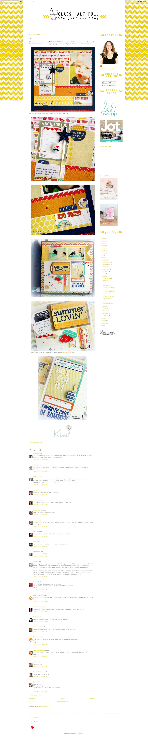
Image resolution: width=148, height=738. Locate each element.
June (104, 276)
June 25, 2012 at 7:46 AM (40, 526)
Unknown (36, 637)
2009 (103, 323)
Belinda (35, 617)
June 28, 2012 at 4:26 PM (40, 691)
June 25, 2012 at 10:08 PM (40, 601)
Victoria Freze (37, 520)
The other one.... (107, 285)
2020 (103, 241)
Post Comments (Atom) (42, 706)
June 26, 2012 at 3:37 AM (40, 645)
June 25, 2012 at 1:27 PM (40, 556)
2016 (103, 250)
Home (62, 698)
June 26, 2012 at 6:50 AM (40, 656)
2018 (103, 246)
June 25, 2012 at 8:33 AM (40, 546)
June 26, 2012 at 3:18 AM (40, 631)
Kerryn (35, 490)
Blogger (81, 733)
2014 (103, 255)
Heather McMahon (38, 672)
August (105, 271)
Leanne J (36, 582)
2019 (103, 243)
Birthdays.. (106, 280)
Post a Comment (35, 695)
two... (104, 283)
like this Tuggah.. (107, 298)
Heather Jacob (37, 627)
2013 (103, 257)
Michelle (35, 561)
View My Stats (34, 722)
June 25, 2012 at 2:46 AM (40, 471)
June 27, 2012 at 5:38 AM (40, 676)
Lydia (35, 541)
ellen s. (35, 662)
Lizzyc (35, 465)
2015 (103, 253)
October (105, 267)
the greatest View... (108, 303)
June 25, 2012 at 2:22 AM (40, 459)
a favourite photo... (108, 278)
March (105, 311)
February (106, 313)
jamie (35, 682)
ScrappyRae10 (37, 510)
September (106, 269)
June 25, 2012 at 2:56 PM (40, 576)
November (106, 264)
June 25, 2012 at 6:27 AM (40, 514)
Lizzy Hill (35, 476)
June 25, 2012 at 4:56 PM (40, 590)
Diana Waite (36, 551)
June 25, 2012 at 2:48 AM (40, 484)
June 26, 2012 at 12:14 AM (40, 611)
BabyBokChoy (37, 500)
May (104, 306)
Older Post (92, 698)
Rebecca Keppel (38, 595)
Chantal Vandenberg (39, 650)
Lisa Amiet (36, 453)
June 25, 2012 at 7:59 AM (40, 536)
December (106, 262)
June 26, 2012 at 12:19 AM (40, 621)
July (104, 274)
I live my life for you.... (109, 296)
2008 (103, 325)
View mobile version (62, 701)
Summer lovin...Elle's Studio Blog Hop (109, 290)
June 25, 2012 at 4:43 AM (40, 494)
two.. (104, 301)
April (104, 308)
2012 (103, 260)
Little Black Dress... (108, 294)
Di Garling (36, 531)
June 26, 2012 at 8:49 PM (40, 666)
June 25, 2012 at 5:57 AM (40, 504)
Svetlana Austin (37, 607)
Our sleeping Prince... (109, 287)
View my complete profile (107, 69)
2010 (103, 321)
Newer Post (32, 698)
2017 (103, 248)
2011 (103, 318)
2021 (103, 239)
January (105, 315)
